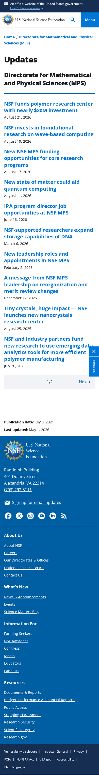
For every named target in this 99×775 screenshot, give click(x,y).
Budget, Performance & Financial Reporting (41, 699)
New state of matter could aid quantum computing (42, 185)
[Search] (73, 19)
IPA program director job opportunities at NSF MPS (36, 209)
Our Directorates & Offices (26, 560)
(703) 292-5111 (18, 489)
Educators (12, 663)
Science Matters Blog (22, 611)
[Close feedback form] (94, 352)
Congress (12, 648)
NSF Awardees (16, 640)
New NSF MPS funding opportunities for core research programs (43, 158)
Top (90, 403)
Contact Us (13, 575)
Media (9, 655)
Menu (90, 19)
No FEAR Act (25, 759)
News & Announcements (25, 597)
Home (9, 37)
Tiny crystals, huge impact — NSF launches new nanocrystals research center (45, 315)
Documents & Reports (22, 692)
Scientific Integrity (19, 729)
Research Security (19, 722)
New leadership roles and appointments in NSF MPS (36, 257)
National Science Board (24, 567)
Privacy (79, 751)
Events (9, 604)
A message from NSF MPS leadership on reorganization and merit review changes (46, 284)
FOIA (7, 759)
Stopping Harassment (22, 714)
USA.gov (45, 759)
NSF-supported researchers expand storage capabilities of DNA (48, 233)
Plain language (14, 767)
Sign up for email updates (36, 502)
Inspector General (55, 751)
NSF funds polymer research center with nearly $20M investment (48, 107)
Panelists (11, 670)
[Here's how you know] (49, 6)
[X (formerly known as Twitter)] (19, 516)
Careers (10, 552)
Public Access (15, 707)
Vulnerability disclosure (20, 751)
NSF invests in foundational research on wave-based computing (48, 131)
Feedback (94, 366)
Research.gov (15, 737)
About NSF (13, 545)
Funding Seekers (18, 633)
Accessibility (65, 759)
